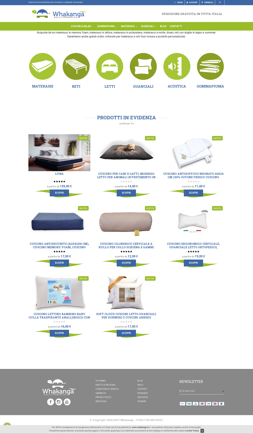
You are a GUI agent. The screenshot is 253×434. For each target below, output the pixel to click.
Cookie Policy (192, 431)
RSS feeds (143, 397)
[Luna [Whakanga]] (59, 152)
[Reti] (76, 66)
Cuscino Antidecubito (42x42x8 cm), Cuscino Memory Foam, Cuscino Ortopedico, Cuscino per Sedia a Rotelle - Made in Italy (59, 249)
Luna (59, 173)
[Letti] (110, 66)
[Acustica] (177, 66)
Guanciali (147, 26)
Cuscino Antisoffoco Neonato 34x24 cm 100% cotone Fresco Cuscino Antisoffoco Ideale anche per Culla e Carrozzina (193, 179)
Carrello (208, 2)
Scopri (59, 192)
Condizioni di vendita (107, 389)
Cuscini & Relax (81, 26)
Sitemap (142, 401)
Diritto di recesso (105, 385)
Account (193, 2)
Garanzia (101, 393)
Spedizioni (101, 401)
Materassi (128, 26)
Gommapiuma (106, 26)
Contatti (176, 26)
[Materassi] (42, 66)
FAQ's (140, 385)
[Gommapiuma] (210, 66)
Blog (163, 26)
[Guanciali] (143, 66)
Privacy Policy (103, 397)
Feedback (143, 393)
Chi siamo (101, 381)
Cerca (180, 2)
